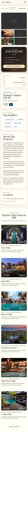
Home (2, 8)
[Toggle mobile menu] (25, 2)
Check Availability (14, 66)
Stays (7, 8)
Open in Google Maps (10, 201)
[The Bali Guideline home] (6, 2)
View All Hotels (14, 426)
